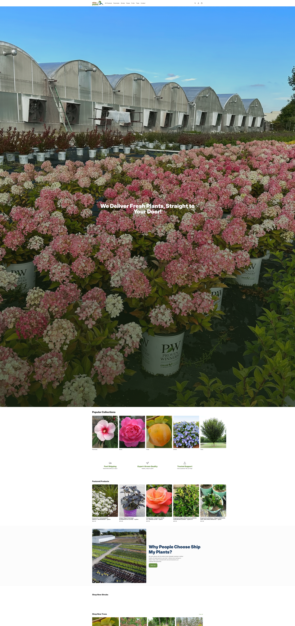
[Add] (115, 514)
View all (201, 614)
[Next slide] (201, 433)
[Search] (195, 3)
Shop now (153, 565)
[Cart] (201, 3)
